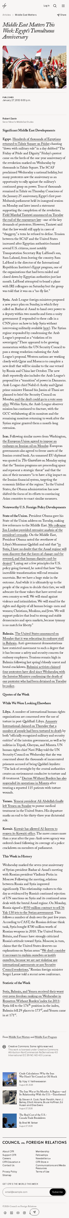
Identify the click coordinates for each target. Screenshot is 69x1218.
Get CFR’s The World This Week (20, 1184)
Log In (47, 5)
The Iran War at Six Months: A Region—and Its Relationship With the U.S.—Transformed (42, 1093)
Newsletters (42, 1158)
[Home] (4, 5)
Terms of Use (42, 1171)
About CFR (8, 1151)
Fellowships (42, 1155)
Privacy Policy (10, 1171)
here (46, 328)
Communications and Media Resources (50, 1167)
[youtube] (18, 1212)
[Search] (55, 6)
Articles (7, 15)
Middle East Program (46, 1037)
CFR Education (10, 1162)
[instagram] (24, 1212)
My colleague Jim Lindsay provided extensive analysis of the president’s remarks (34, 530)
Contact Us (8, 1165)
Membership (42, 1151)
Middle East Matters (19, 1037)
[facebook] (5, 1212)
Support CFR (9, 1155)
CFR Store (41, 1162)
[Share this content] (34, 1212)
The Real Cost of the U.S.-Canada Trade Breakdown (33, 1116)
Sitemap (7, 1175)
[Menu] (63, 6)
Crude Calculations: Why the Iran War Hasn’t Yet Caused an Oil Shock (38, 1075)
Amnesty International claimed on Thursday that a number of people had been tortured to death (32, 726)
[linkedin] (11, 1212)
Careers (7, 1158)
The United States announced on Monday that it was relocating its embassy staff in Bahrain (33, 638)
